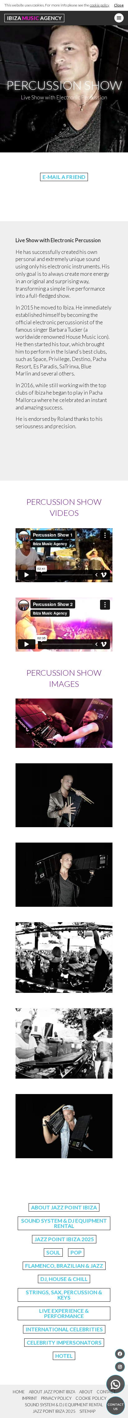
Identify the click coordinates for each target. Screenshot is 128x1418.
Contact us (115, 1407)
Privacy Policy (56, 1398)
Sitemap (87, 1411)
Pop (76, 1252)
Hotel (64, 1356)
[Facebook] (120, 1354)
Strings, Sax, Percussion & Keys (64, 1295)
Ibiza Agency (34, 18)
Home (19, 1391)
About (86, 1391)
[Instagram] (120, 1367)
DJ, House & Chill (64, 1279)
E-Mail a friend (64, 177)
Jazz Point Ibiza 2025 (64, 1239)
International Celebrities (64, 1329)
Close (119, 5)
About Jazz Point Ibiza (64, 1207)
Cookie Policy (90, 1398)
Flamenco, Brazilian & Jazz (64, 1266)
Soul (53, 1252)
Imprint (29, 1398)
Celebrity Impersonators (64, 1342)
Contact (106, 1391)
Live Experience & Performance (64, 1313)
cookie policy (99, 5)
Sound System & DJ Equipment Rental (64, 1223)
